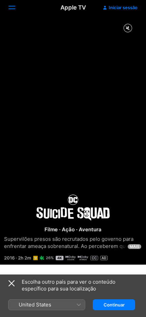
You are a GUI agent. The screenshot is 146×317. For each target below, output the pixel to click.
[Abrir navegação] (15, 7)
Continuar (114, 304)
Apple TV (73, 7)
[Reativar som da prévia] (127, 28)
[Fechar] (11, 283)
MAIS (134, 246)
